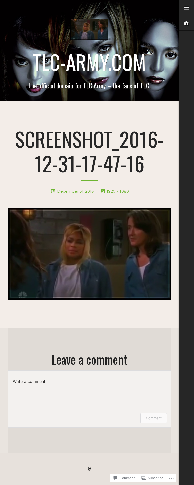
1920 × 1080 (118, 191)
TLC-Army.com (89, 62)
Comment (154, 418)
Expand (186, 7)
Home (186, 23)
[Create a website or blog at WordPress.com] (89, 469)
